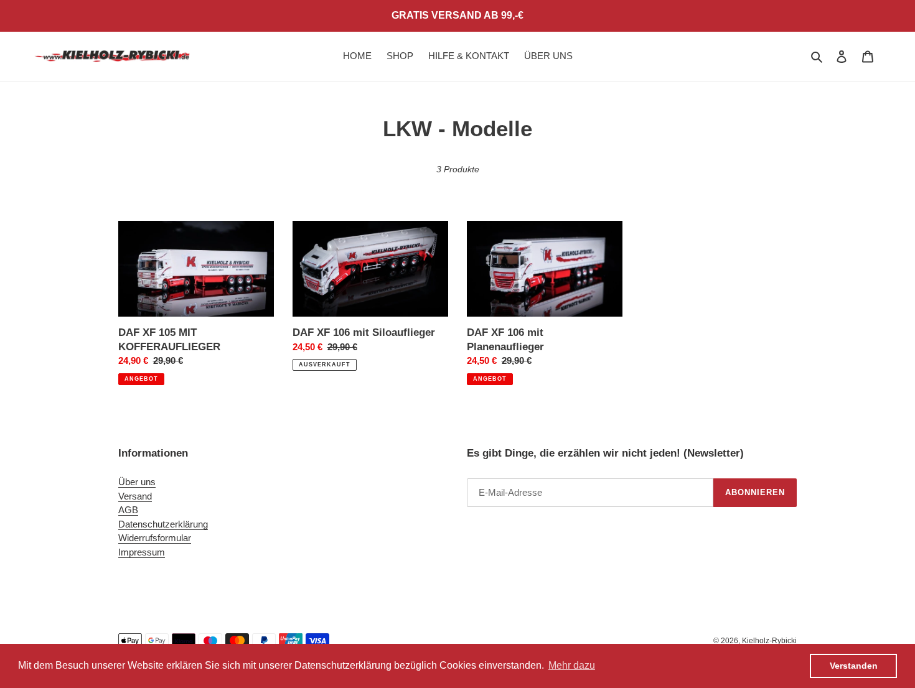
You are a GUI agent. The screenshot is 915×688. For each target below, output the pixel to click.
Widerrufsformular (154, 537)
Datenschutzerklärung (163, 524)
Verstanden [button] (854, 666)
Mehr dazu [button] (571, 665)
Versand (135, 496)
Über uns (137, 481)
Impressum (141, 552)
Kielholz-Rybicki (769, 640)
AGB (128, 509)
